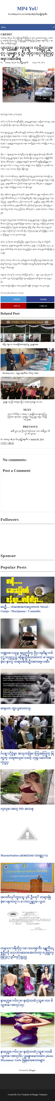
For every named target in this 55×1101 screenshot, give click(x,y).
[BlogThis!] (4, 443)
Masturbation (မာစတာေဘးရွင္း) (24, 855)
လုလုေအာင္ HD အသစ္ (17, 808)
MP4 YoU (27, 8)
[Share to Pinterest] (12, 443)
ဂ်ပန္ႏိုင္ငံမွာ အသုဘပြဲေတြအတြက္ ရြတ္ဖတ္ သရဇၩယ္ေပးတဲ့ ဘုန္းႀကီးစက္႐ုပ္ (27, 758)
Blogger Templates (39, 1095)
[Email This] (1, 443)
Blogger (32, 1070)
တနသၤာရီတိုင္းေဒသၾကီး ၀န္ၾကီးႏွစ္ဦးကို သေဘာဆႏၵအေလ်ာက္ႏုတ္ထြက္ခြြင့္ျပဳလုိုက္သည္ (27, 952)
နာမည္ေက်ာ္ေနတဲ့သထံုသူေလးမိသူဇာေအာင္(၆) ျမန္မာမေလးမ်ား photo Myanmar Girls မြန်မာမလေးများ (27, 1056)
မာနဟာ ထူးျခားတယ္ (16, 708)
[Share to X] (7, 443)
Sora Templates (23, 1095)
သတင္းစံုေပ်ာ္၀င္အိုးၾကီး (16, 62)
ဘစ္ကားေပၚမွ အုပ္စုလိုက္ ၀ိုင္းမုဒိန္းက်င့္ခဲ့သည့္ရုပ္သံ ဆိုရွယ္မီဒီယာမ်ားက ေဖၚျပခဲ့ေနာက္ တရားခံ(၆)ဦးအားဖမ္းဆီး (27, 657)
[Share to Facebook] (9, 443)
